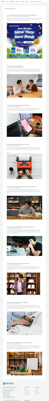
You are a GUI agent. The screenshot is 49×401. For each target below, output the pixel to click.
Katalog (36, 389)
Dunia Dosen (8, 16)
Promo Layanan (12, 16)
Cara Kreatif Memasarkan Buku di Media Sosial (18, 105)
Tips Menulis (12, 67)
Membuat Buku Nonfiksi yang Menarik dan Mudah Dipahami (21, 186)
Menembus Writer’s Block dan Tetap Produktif (18, 144)
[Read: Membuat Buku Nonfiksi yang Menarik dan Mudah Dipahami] (24, 207)
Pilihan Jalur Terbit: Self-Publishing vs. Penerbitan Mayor (20, 227)
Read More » (8, 22)
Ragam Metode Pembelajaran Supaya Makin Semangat (20, 342)
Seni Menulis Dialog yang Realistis (15, 66)
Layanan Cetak (26, 392)
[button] (8, 1)
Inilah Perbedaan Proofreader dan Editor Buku (18, 302)
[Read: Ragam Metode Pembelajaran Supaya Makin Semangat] (24, 363)
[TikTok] (29, 400)
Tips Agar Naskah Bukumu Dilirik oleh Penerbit (18, 263)
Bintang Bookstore (26, 394)
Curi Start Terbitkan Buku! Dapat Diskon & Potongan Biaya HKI (22, 15)
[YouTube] (26, 400)
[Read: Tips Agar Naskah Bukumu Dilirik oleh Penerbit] (23, 283)
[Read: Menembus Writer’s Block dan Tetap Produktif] (24, 166)
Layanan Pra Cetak (26, 393)
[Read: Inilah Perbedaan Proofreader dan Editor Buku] (24, 323)
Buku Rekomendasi (37, 392)
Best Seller (36, 390)
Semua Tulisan (16, 16)
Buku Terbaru (37, 391)
